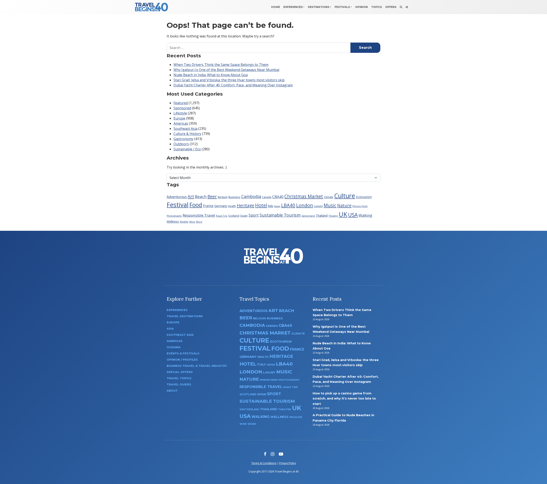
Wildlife (184, 221)
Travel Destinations (185, 316)
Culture (344, 195)
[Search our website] (401, 7)
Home (275, 7)
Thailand (322, 215)
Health (232, 206)
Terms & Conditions (263, 463)
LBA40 (288, 205)
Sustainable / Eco (187, 149)
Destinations (318, 7)
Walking (365, 215)
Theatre (333, 215)
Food (195, 205)
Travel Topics (179, 378)
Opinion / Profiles (182, 359)
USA (353, 214)
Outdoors (181, 144)
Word (199, 221)
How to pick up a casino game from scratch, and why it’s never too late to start (344, 398)
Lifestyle (180, 113)
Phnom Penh (360, 206)
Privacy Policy (287, 463)
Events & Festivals (183, 353)
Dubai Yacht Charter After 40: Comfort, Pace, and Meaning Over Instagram (233, 85)
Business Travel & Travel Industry (197, 365)
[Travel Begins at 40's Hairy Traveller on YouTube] (281, 454)
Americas (181, 123)
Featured (181, 103)
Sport (254, 215)
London (304, 205)
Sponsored (182, 108)
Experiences (293, 7)
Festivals (342, 7)
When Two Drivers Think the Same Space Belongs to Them (221, 64)
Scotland (233, 216)
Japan (277, 206)
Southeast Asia (185, 128)
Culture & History (187, 133)
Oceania (174, 347)
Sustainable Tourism (280, 215)
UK (343, 214)
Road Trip (221, 215)
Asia (170, 328)
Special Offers (180, 372)
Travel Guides (179, 384)
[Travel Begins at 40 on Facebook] (265, 454)
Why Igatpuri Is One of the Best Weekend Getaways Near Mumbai (226, 69)
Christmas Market (303, 196)
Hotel (261, 205)
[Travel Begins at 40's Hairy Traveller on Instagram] (272, 454)
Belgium (223, 197)
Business (234, 197)
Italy (270, 206)
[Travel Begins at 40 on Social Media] (406, 7)
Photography (174, 215)
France (208, 205)
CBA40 (278, 196)
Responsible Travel (199, 215)
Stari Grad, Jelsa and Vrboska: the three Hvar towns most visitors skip (229, 80)
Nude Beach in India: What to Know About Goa (211, 75)
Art (191, 196)
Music (330, 205)
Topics (376, 7)
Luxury (318, 206)
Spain (244, 216)
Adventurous (177, 196)
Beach (201, 196)
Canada (266, 197)
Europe (179, 118)
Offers (390, 7)
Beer (212, 196)
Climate (328, 197)
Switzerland (308, 215)
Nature (344, 205)
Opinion (361, 7)
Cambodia (251, 196)
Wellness (173, 221)
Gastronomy (183, 138)
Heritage (245, 205)
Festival (177, 204)
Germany (220, 206)
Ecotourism (364, 197)
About (172, 390)
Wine (192, 221)
